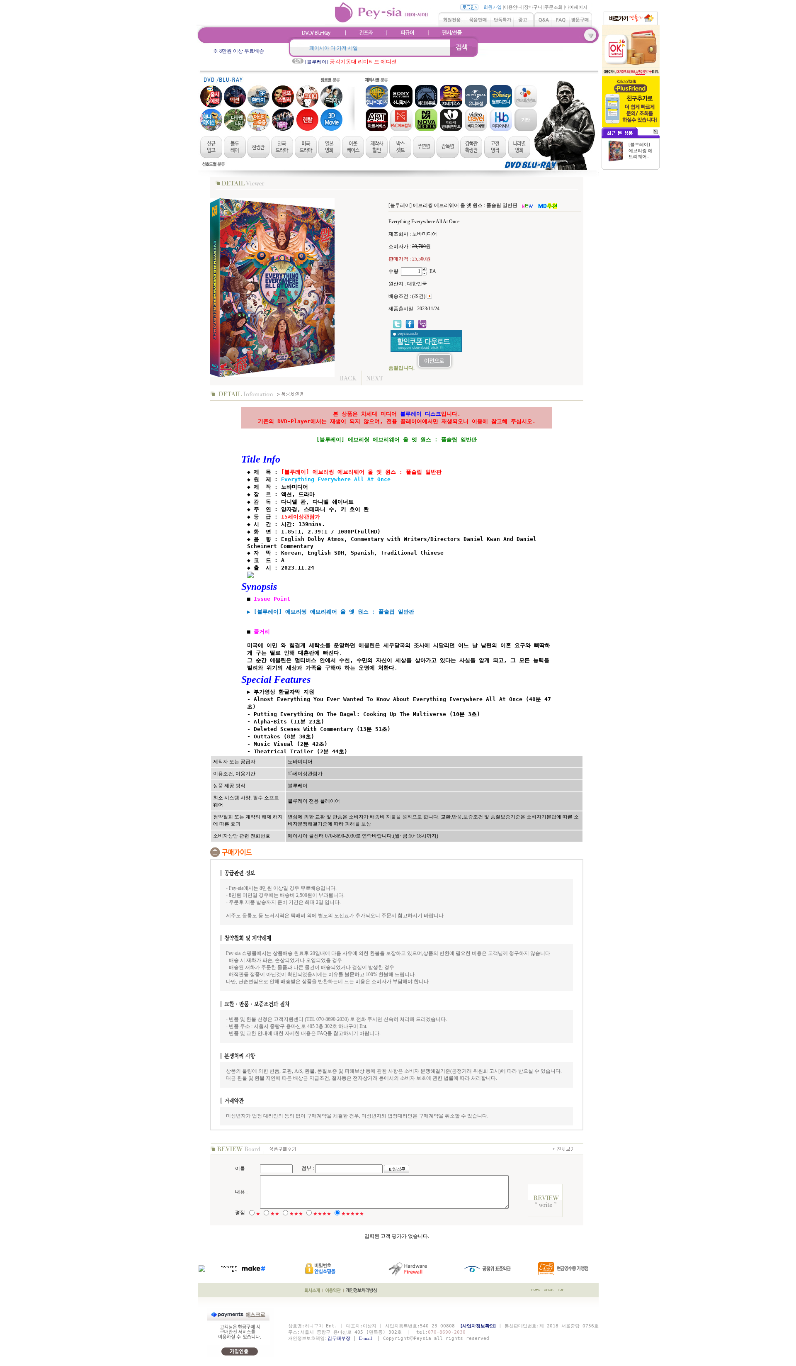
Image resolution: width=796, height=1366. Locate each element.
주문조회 (553, 7)
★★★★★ (352, 1214)
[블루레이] (351, 62)
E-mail (366, 1338)
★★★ (296, 1214)
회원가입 (492, 7)
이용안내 (513, 7)
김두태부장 (339, 1338)
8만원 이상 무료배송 (241, 51)
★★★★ (322, 1214)
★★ (274, 1214)
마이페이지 (576, 7)
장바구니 (533, 7)
